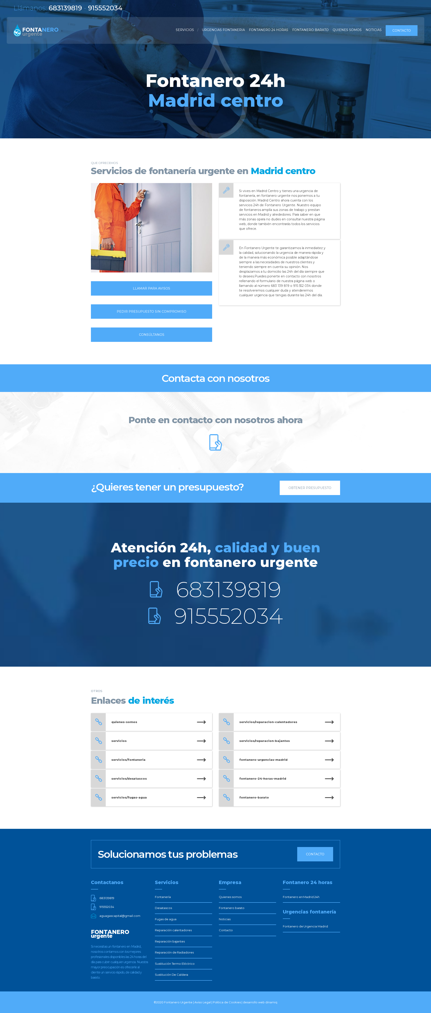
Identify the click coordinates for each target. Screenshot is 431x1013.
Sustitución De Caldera (171, 974)
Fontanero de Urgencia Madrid (305, 926)
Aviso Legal (202, 1002)
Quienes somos (230, 897)
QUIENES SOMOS (347, 30)
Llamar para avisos (151, 288)
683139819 (228, 589)
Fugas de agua (165, 919)
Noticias (225, 919)
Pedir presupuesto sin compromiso (151, 312)
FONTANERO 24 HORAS (268, 30)
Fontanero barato (231, 908)
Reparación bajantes (170, 941)
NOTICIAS (374, 30)
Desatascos (163, 908)
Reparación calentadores (173, 930)
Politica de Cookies (227, 1002)
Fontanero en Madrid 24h (301, 897)
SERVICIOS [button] (185, 30)
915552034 (228, 616)
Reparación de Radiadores (174, 952)
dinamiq (271, 1002)
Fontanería (163, 897)
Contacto (401, 31)
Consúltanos (151, 335)
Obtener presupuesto (309, 488)
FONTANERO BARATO (310, 30)
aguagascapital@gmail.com (119, 916)
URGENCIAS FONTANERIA (223, 30)
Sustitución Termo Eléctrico (175, 963)
